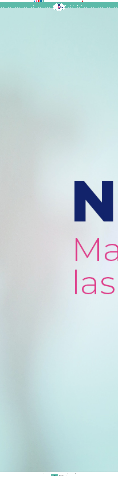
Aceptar (54, 475)
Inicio (34, 5)
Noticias (67, 5)
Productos (40, 5)
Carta (45, 5)
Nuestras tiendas (81, 5)
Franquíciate (73, 5)
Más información (63, 475)
